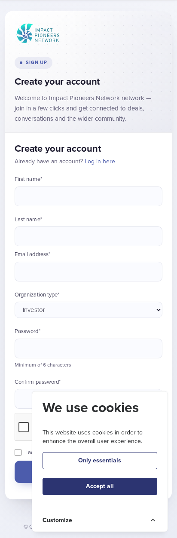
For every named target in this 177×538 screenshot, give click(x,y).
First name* (28, 179)
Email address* (32, 254)
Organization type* (37, 294)
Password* (27, 331)
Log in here (100, 161)
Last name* (28, 219)
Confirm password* (38, 382)
